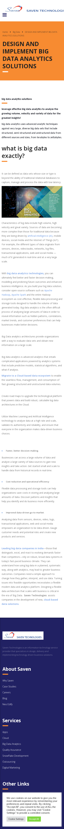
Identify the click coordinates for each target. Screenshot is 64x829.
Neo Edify (7, 704)
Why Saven (8, 680)
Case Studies (9, 686)
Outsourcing (8, 761)
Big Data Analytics (11, 743)
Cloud (5, 738)
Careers (6, 692)
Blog (4, 698)
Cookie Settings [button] (16, 819)
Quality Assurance (11, 749)
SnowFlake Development (15, 755)
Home (5, 32)
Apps (5, 732)
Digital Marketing (11, 767)
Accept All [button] (34, 819)
